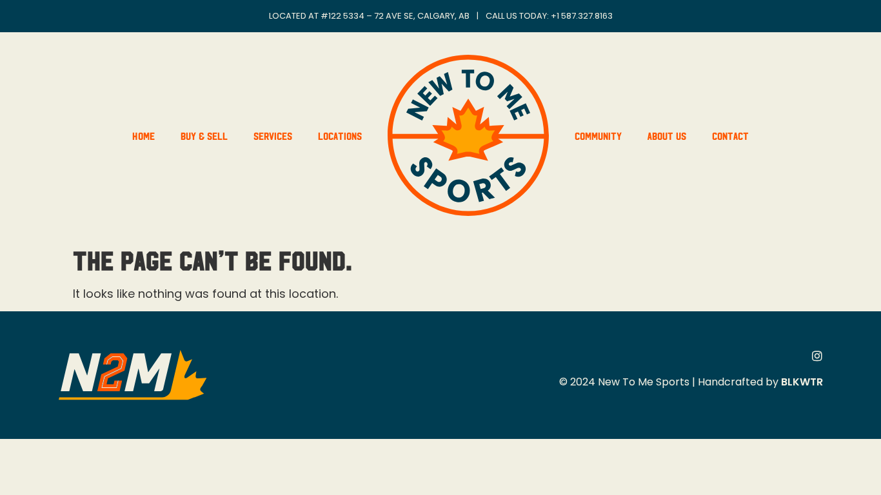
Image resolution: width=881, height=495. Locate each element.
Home (143, 135)
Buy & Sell (204, 135)
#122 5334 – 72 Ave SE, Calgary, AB (395, 16)
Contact (730, 135)
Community (598, 135)
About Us (667, 135)
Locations (340, 135)
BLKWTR (802, 381)
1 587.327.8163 (585, 16)
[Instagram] (817, 356)
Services (272, 135)
